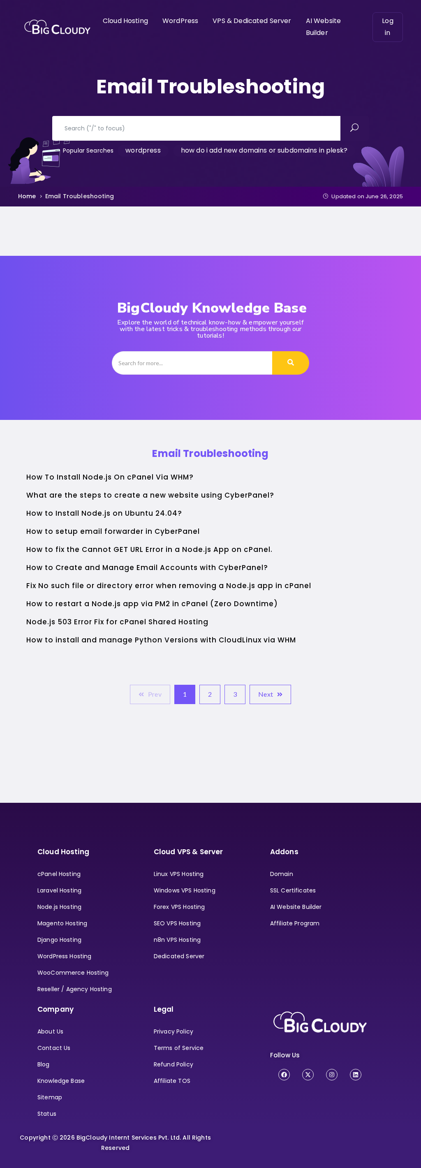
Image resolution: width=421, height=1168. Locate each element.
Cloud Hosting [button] (125, 20)
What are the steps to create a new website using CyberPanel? (150, 495)
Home (27, 196)
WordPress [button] (180, 20)
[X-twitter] (308, 1074)
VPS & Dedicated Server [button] (252, 20)
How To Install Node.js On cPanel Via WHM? (110, 477)
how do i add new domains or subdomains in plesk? (264, 150)
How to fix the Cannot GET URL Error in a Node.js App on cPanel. (149, 549)
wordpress (142, 150)
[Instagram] (332, 1074)
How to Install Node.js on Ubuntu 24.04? (104, 513)
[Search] (290, 363)
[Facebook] (284, 1074)
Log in (387, 26)
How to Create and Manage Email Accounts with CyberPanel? (147, 567)
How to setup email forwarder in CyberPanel (113, 531)
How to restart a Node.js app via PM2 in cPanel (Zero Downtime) (152, 604)
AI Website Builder (323, 26)
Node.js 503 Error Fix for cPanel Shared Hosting (117, 622)
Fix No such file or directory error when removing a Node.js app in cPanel (168, 586)
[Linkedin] (355, 1074)
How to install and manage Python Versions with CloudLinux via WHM (161, 640)
